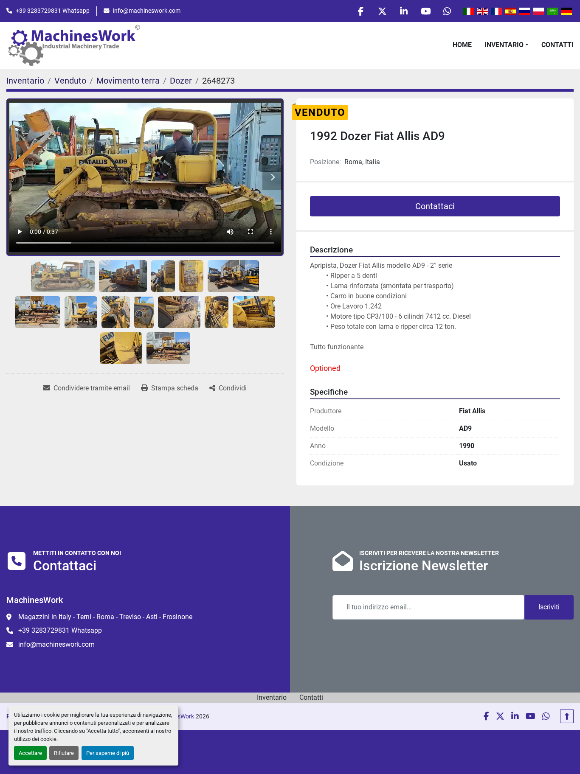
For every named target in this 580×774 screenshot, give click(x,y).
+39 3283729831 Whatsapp (53, 10)
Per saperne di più (107, 753)
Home (462, 45)
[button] (506, 45)
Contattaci (435, 206)
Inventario (504, 45)
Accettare (30, 753)
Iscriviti (549, 607)
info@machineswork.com (146, 10)
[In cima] (567, 716)
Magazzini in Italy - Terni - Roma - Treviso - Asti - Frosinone (105, 617)
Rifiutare (64, 753)
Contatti (557, 45)
